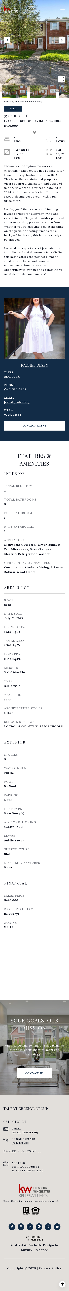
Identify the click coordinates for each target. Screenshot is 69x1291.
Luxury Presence (34, 1250)
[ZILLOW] (48, 1226)
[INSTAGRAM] (21, 1226)
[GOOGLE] (39, 1226)
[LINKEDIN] (30, 1226)
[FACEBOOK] (12, 1226)
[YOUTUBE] (57, 1226)
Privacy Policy (50, 1268)
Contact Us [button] (34, 1073)
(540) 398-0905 (15, 389)
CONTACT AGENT (34, 425)
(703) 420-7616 (20, 1142)
